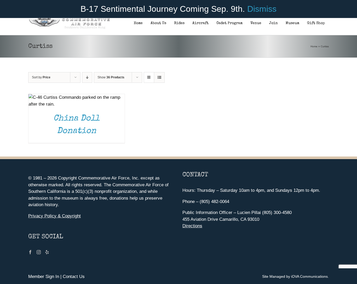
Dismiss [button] (262, 9)
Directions (192, 225)
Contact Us (74, 276)
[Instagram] (39, 252)
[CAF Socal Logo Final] (69, 19)
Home (314, 46)
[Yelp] (47, 252)
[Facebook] (30, 252)
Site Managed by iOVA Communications (295, 276)
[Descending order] (87, 77)
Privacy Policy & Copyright (54, 215)
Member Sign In (43, 276)
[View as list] (159, 77)
